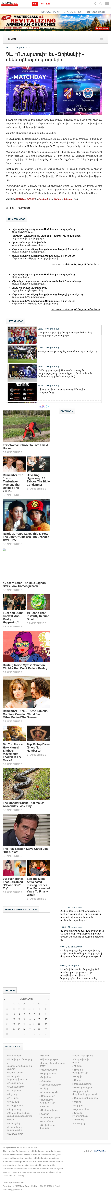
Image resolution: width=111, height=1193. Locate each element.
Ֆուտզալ (79, 1123)
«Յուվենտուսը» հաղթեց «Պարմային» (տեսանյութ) (67, 351)
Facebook (43, 199)
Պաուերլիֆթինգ (83, 1055)
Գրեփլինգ (14, 1123)
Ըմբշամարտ (15, 1134)
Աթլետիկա (14, 1055)
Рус (42, 3)
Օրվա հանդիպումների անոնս (29, 242)
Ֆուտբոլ (79, 1119)
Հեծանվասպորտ (51, 1084)
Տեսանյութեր (50, 12)
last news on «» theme (75, 264)
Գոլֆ (11, 1119)
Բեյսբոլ (12, 1094)
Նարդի (45, 1114)
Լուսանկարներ (73, 12)
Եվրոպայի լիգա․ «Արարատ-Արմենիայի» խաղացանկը (43, 229)
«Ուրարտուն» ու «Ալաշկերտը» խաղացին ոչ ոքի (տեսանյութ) (47, 249)
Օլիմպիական (82, 1109)
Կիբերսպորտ (49, 1073)
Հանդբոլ (46, 1081)
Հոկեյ (44, 1088)
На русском (23, 208)
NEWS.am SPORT (25, 199)
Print (11, 208)
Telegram (68, 199)
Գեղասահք (15, 1109)
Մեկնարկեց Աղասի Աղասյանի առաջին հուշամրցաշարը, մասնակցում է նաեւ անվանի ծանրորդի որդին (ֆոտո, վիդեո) (65, 373)
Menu (12, 39)
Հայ (35, 3)
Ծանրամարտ (49, 1069)
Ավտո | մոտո (15, 1072)
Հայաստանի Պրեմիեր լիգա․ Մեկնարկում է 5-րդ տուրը (43, 255)
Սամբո (78, 1080)
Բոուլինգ (13, 1102)
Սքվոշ (77, 1102)
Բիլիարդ (13, 1098)
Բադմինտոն (15, 1083)
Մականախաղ (49, 1110)
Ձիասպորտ (48, 1096)
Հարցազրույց (96, 12)
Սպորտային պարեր (86, 1098)
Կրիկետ (46, 1077)
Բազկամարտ (16, 1087)
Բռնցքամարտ (16, 1105)
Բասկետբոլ (15, 1090)
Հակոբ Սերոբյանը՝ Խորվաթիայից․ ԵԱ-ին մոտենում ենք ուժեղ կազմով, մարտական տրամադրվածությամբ (81, 953)
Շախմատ (47, 1121)
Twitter (57, 199)
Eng (48, 3)
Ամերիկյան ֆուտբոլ (20, 1059)
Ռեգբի (78, 1076)
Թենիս (45, 1055)
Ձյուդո (45, 1106)
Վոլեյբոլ (78, 1105)
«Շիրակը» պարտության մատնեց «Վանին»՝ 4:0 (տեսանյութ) (46, 236)
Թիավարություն (50, 1059)
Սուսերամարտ (83, 1087)
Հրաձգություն (49, 1092)
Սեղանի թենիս (83, 1084)
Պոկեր (78, 1066)
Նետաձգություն (50, 1117)
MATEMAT (99, 1151)
